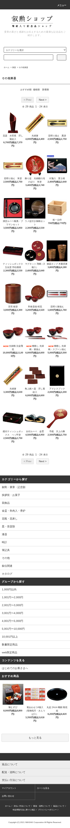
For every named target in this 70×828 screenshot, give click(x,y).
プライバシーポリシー (47, 810)
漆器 (14, 67)
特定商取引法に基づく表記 (24, 810)
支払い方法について (22, 806)
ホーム (6, 67)
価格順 (36, 89)
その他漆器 (23, 67)
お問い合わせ (8, 796)
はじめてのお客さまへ (15, 668)
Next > (42, 99)
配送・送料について (41, 806)
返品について (58, 806)
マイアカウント (9, 788)
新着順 (45, 89)
